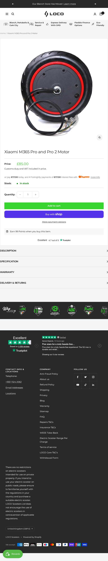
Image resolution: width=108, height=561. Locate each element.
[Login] (95, 14)
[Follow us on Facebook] (78, 377)
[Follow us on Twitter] (85, 377)
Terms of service (48, 447)
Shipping (44, 390)
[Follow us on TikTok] (85, 385)
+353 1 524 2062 (14, 382)
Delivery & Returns (13, 282)
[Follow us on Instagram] (93, 377)
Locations (11, 393)
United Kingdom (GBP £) (18, 529)
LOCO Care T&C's (49, 452)
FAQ (42, 416)
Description (8, 250)
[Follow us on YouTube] (78, 385)
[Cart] (101, 14)
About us (44, 379)
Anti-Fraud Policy (49, 373)
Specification (9, 261)
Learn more (70, 4)
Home (3, 33)
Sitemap (44, 411)
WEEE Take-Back (49, 432)
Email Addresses (14, 387)
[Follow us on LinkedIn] (93, 385)
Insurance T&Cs (48, 427)
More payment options (54, 222)
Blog (42, 400)
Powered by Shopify (32, 537)
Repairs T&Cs (46, 422)
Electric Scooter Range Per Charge (54, 440)
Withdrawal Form (49, 458)
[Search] (13, 14)
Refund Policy (47, 384)
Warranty (7, 272)
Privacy (43, 395)
